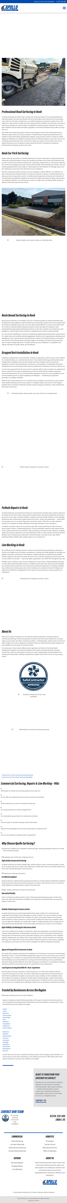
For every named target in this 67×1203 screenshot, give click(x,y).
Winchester (6, 1046)
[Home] (49, 1182)
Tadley (5, 1009)
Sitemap (40, 1192)
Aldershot (6, 1032)
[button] (64, 8)
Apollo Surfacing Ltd (24, 1192)
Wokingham (6, 1048)
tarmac (58, 121)
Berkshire (6, 1013)
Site (45, 1192)
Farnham (5, 1038)
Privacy (34, 1192)
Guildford (6, 1021)
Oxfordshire (51, 1173)
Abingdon (6, 1044)
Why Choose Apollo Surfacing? (18, 843)
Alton (4, 1019)
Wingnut (51, 1192)
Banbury (5, 1051)
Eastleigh (6, 1042)
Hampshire (6, 1026)
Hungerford (6, 1024)
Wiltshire (5, 1034)
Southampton (7, 1015)
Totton (5, 1011)
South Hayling (7, 1028)
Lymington (6, 1040)
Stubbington (7, 1017)
